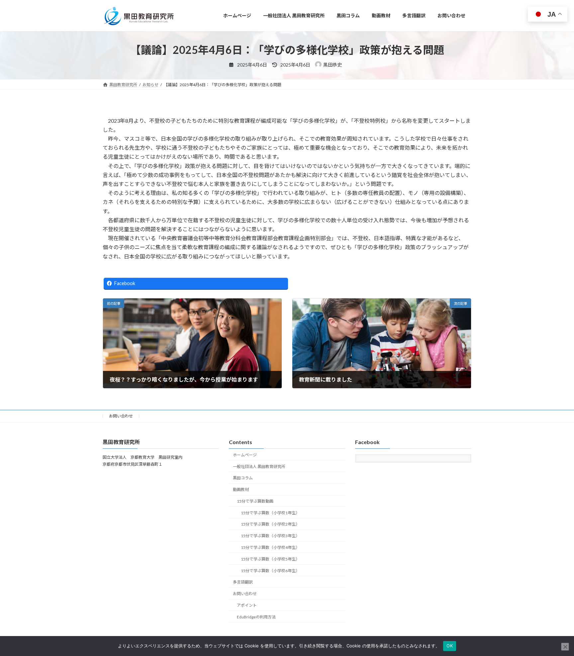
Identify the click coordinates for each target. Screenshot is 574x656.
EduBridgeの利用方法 (256, 616)
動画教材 (241, 489)
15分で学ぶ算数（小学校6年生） (270, 570)
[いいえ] (565, 647)
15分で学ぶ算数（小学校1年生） (270, 512)
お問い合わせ (121, 415)
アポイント (247, 605)
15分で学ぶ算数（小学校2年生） (270, 524)
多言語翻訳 (243, 582)
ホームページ (245, 454)
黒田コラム (243, 478)
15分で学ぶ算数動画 (255, 501)
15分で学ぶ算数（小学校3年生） (270, 536)
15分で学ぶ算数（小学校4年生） (270, 547)
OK (449, 645)
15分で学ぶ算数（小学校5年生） (270, 559)
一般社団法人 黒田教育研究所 (259, 466)
